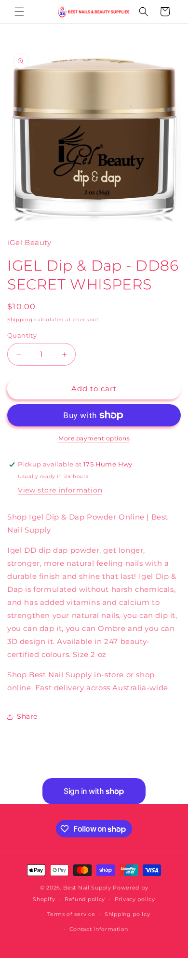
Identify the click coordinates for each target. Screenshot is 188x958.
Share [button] (27, 716)
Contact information (98, 929)
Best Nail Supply (87, 887)
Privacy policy (135, 899)
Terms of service (71, 914)
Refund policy (85, 899)
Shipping (20, 319)
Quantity (22, 335)
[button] (19, 11)
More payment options (94, 438)
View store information (60, 490)
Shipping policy (127, 914)
